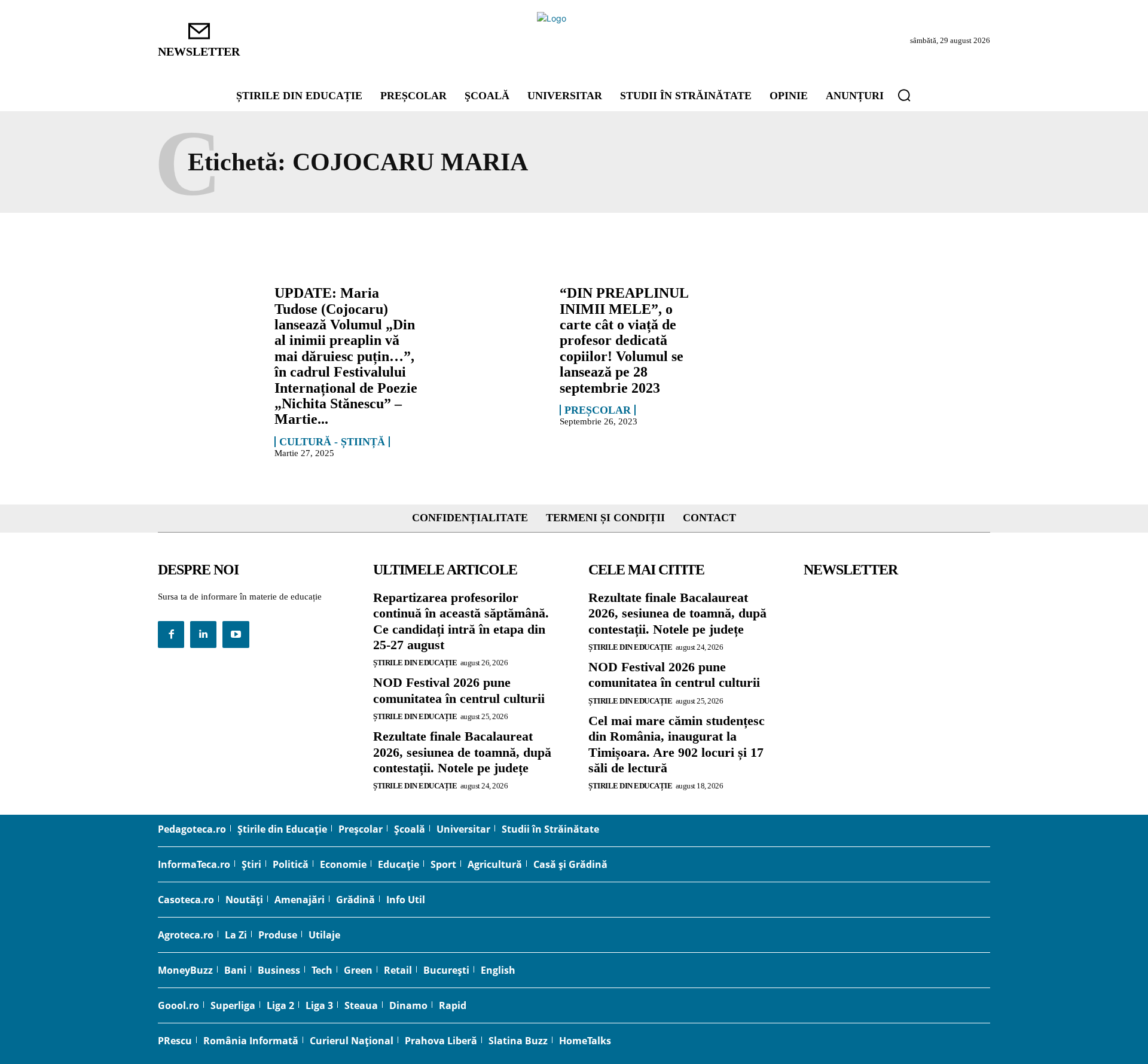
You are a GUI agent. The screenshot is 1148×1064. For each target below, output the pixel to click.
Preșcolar (597, 410)
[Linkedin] (203, 634)
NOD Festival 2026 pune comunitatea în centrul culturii (459, 690)
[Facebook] (171, 634)
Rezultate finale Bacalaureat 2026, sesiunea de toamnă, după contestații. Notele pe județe (462, 752)
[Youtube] (235, 634)
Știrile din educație (415, 662)
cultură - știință (332, 441)
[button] (904, 95)
